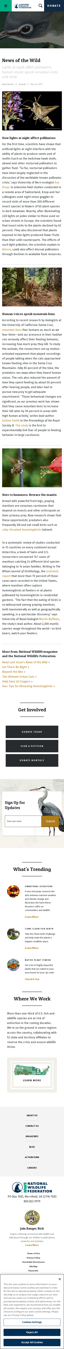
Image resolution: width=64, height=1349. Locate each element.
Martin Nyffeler (49, 619)
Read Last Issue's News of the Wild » (26, 662)
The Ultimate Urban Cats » (19, 676)
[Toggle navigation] (6, 5)
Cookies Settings (32, 1322)
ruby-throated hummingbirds (21, 529)
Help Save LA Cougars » (17, 681)
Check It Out (32, 979)
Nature (6, 249)
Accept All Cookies (32, 1342)
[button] (50, 821)
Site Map (33, 1266)
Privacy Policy (33, 1258)
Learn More (32, 916)
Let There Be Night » (15, 667)
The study (21, 425)
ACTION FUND (32, 1157)
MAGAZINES (32, 1136)
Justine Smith (11, 420)
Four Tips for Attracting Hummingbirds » (28, 686)
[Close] (60, 1279)
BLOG (32, 1147)
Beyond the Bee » (13, 671)
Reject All (32, 1332)
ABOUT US (32, 1115)
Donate (54, 5)
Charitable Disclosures (33, 1262)
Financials (33, 1271)
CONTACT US (32, 1126)
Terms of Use (33, 1253)
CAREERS (32, 1167)
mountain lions (12, 330)
